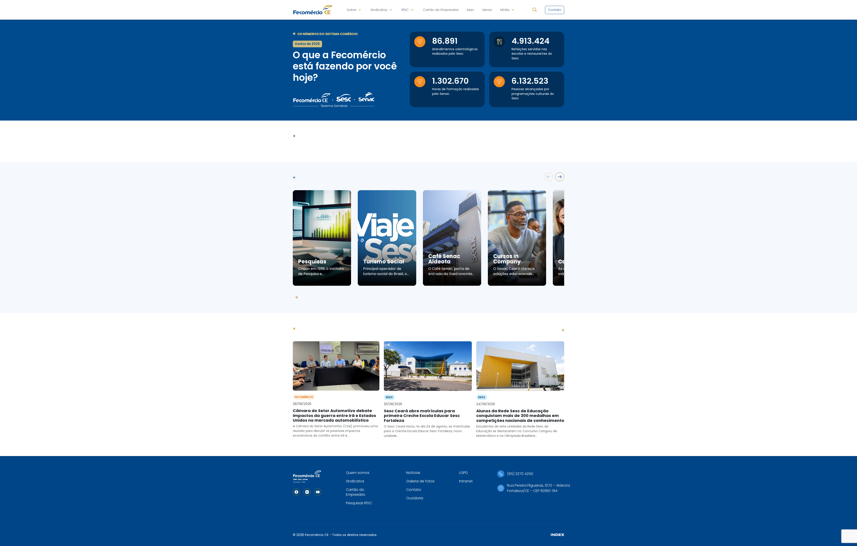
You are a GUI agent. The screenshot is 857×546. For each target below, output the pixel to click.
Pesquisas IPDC (359, 503)
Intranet (466, 481)
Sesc (470, 10)
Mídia (504, 10)
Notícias (413, 472)
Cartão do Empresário (441, 10)
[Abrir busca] (535, 10)
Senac (487, 10)
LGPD (463, 472)
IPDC (405, 10)
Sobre (351, 10)
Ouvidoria (414, 498)
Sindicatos (378, 10)
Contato (413, 489)
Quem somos (357, 472)
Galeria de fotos (420, 481)
